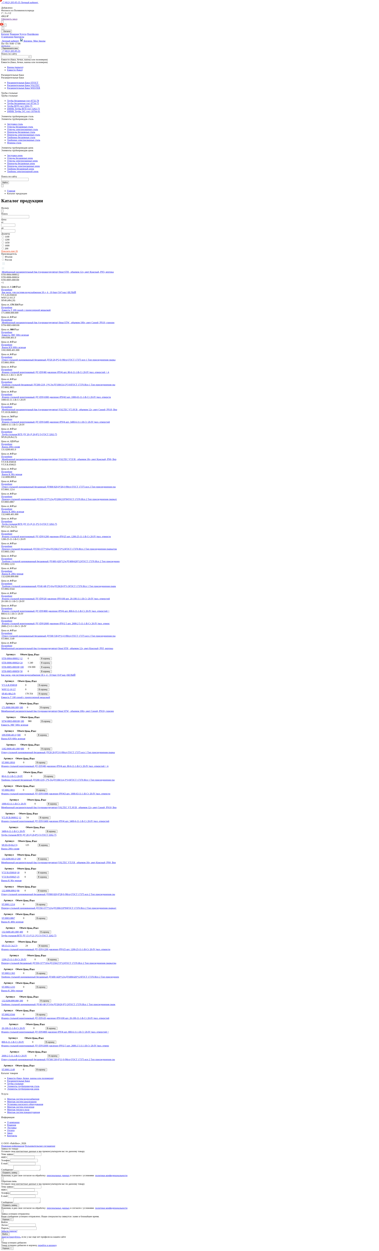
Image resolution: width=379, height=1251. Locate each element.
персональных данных (58, 1175)
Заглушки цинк (15, 155)
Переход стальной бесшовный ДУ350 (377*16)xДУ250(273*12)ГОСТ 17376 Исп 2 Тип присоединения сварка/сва (59, 549)
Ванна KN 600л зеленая (14, 347)
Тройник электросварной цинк (22, 171)
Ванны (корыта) (15, 67)
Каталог (5, 34)
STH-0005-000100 (11, 667)
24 (21, 662)
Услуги (23, 34)
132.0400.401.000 (10, 932)
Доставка (11, 1127)
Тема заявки (7, 1154)
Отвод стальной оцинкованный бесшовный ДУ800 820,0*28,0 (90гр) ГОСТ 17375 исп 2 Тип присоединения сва (59, 487)
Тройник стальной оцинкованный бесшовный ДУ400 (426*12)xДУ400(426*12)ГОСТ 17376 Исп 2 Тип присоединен (61, 561)
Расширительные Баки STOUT (22, 82)
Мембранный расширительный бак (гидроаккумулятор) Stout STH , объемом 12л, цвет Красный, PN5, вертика (58, 272)
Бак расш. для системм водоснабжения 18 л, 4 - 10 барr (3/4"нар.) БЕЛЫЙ (39, 292)
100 (22, 667)
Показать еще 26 (9, 251)
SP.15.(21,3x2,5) (9, 945)
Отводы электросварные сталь (22, 129)
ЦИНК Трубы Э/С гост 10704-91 (23, 111)
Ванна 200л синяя (11, 447)
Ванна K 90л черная (12, 474)
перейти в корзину (47, 1245)
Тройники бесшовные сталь (21, 137)
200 (19, 859)
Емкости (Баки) (15, 70)
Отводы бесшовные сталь (20, 126)
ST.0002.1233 (8, 987)
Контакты (19, 37)
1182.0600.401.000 (11, 748)
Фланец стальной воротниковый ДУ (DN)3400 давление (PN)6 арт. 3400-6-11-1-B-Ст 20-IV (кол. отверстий (56, 422)
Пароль (5, 1228)
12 (21, 658)
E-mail (4, 1163)
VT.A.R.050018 (9, 685)
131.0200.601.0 (9, 859)
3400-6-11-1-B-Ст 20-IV (13, 831)
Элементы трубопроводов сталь (23, 1086)
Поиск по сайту (9, 54)
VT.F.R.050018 (9, 872)
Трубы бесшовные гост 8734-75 (23, 103)
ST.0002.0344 (8, 1014)
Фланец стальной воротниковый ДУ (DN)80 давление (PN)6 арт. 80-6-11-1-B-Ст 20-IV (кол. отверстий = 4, (55, 372)
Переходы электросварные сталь (23, 134)
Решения (14, 34)
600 (22, 748)
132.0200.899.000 (10, 1000)
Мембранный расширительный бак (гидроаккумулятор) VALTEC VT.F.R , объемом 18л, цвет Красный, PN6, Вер (59, 459)
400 (21, 932)
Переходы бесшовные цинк (21, 163)
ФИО (4, 1157)
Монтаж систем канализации (22, 1101)
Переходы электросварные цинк (23, 166)
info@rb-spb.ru (5, 46)
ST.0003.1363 (8, 973)
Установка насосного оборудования (25, 1104)
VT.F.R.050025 (9, 877)
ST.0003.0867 (8, 918)
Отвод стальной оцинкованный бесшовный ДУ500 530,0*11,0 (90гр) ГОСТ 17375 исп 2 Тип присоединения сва (58, 636)
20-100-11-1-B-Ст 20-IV (13, 1028)
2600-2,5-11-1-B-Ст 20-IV (14, 1055)
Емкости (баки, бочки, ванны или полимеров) (30, 1078)
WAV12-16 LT (9, 689)
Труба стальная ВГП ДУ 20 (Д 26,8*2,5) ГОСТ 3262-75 (29, 434)
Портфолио (33, 34)
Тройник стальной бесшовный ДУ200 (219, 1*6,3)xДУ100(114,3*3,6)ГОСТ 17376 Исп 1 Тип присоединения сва (58, 384)
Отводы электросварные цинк (22, 161)
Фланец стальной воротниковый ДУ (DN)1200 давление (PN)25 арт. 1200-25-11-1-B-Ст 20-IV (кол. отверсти (56, 536)
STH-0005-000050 (11, 671)
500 (19, 735)
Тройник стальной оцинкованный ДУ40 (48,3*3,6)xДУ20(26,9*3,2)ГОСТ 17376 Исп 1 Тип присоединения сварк (59, 586)
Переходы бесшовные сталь (21, 132)
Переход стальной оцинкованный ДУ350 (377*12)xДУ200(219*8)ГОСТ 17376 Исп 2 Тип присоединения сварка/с (59, 499)
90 (18, 890)
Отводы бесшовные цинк (20, 158)
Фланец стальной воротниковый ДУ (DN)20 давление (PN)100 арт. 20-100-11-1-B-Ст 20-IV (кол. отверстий (56, 598)
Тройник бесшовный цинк (20, 169)
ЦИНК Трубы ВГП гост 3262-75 (23, 108)
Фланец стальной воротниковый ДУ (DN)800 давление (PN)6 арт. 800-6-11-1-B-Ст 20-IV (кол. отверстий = (55, 611)
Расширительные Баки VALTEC (23, 85)
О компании (7, 37)
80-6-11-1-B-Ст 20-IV (12, 776)
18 (18, 872)
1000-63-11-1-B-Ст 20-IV (14, 803)
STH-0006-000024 (11, 662)
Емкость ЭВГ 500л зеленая (15, 335)
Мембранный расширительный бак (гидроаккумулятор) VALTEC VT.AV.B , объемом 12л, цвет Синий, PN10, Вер (59, 409)
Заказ (9, 1133)
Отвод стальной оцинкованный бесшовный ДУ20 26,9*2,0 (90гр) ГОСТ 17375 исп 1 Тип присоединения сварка (58, 360)
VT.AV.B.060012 (10, 817)
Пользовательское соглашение (40, 1146)
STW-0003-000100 (11, 721)
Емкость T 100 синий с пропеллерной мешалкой (26, 310)
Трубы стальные (15, 1083)
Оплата (11, 1130)
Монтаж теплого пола (18, 1109)
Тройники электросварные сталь (23, 140)
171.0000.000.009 (10, 707)
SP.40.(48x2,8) (9, 693)
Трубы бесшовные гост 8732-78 (23, 100)
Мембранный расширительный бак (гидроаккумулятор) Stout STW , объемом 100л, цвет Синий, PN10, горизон (58, 322)
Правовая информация (12, 1146)
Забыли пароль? (9, 1231)
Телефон (5, 1160)
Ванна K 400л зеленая (13, 511)
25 (18, 877)
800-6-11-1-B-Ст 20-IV (13, 1042)
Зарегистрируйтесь (10, 1237)
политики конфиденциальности (111, 1175)
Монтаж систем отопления (20, 1107)
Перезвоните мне (10, 48)
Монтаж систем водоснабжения (23, 1099)
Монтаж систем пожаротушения (23, 1112)
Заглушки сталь (15, 124)
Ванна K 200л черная (12, 574)
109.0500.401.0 (9, 735)
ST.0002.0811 (8, 790)
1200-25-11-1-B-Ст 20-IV (14, 959)
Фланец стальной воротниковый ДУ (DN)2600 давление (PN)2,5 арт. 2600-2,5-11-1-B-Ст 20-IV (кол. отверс (56, 623)
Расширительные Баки (18, 1081)
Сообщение (7, 1169)
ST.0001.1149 (8, 1069)
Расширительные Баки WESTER (23, 88)
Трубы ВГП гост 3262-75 (19, 106)
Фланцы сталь (14, 142)
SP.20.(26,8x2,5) (9, 845)
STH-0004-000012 (11, 658)
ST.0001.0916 (8, 762)
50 (21, 671)
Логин (4, 1225)
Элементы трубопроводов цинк (23, 1089)
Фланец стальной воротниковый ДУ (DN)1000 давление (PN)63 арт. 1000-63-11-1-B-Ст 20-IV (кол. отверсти (56, 397)
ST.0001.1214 (8, 904)
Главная (11, 191)
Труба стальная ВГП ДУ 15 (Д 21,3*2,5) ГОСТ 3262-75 (29, 524)
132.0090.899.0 (9, 890)
